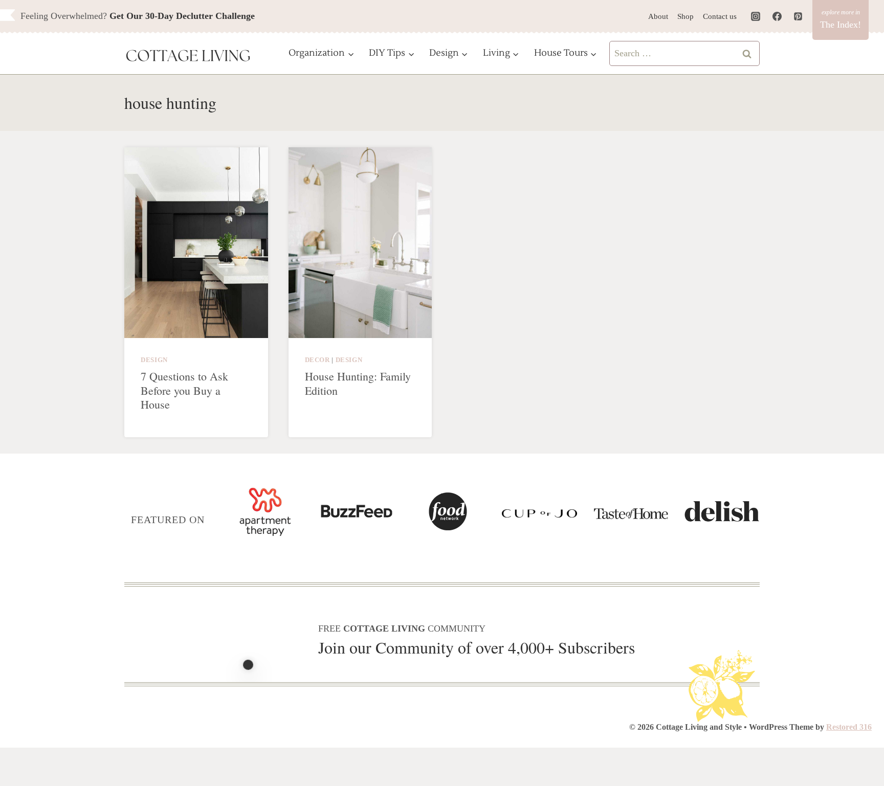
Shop (685, 16)
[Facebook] (777, 16)
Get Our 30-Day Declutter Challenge (182, 16)
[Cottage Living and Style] (188, 57)
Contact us (720, 16)
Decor (317, 360)
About (658, 16)
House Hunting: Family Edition (358, 383)
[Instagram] (755, 16)
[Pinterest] (798, 16)
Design (154, 360)
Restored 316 (849, 727)
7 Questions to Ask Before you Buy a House (184, 390)
